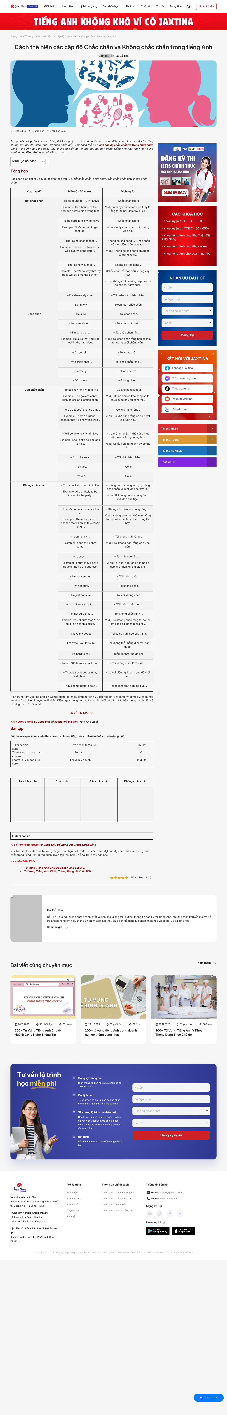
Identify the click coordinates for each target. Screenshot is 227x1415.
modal (188, 6)
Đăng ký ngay (171, 1135)
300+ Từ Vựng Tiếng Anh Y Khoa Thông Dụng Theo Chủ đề (179, 1032)
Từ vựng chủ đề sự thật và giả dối (55, 721)
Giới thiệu (72, 1192)
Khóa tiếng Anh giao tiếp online (184, 246)
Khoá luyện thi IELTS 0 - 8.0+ (183, 221)
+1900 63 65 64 (168, 1198)
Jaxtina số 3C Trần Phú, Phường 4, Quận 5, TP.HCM (34, 1239)
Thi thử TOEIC (170, 439)
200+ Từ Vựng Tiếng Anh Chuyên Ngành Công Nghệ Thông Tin (38, 1032)
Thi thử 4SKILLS (171, 450)
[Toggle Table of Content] (41, 161)
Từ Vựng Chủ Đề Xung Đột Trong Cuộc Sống (67, 844)
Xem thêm (204, 962)
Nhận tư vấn (206, 6)
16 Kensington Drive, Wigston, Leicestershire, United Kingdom (27, 1219)
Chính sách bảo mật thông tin (118, 1192)
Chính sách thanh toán (114, 1204)
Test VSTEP (168, 462)
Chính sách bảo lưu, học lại (116, 1198)
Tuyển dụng (73, 1210)
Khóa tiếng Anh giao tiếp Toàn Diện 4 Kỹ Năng (187, 237)
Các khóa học (74, 1198)
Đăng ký (187, 335)
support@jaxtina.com (170, 1192)
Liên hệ (71, 1216)
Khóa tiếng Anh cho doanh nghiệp (186, 253)
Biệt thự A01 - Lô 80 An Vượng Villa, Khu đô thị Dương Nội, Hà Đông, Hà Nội (34, 1203)
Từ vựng (29, 36)
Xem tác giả (54, 927)
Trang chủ (16, 36)
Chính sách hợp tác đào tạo (117, 1210)
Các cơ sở (72, 1204)
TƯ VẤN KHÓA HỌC (81, 712)
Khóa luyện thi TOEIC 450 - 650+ (186, 228)
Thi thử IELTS (169, 428)
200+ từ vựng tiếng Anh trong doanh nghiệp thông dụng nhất (111, 1032)
